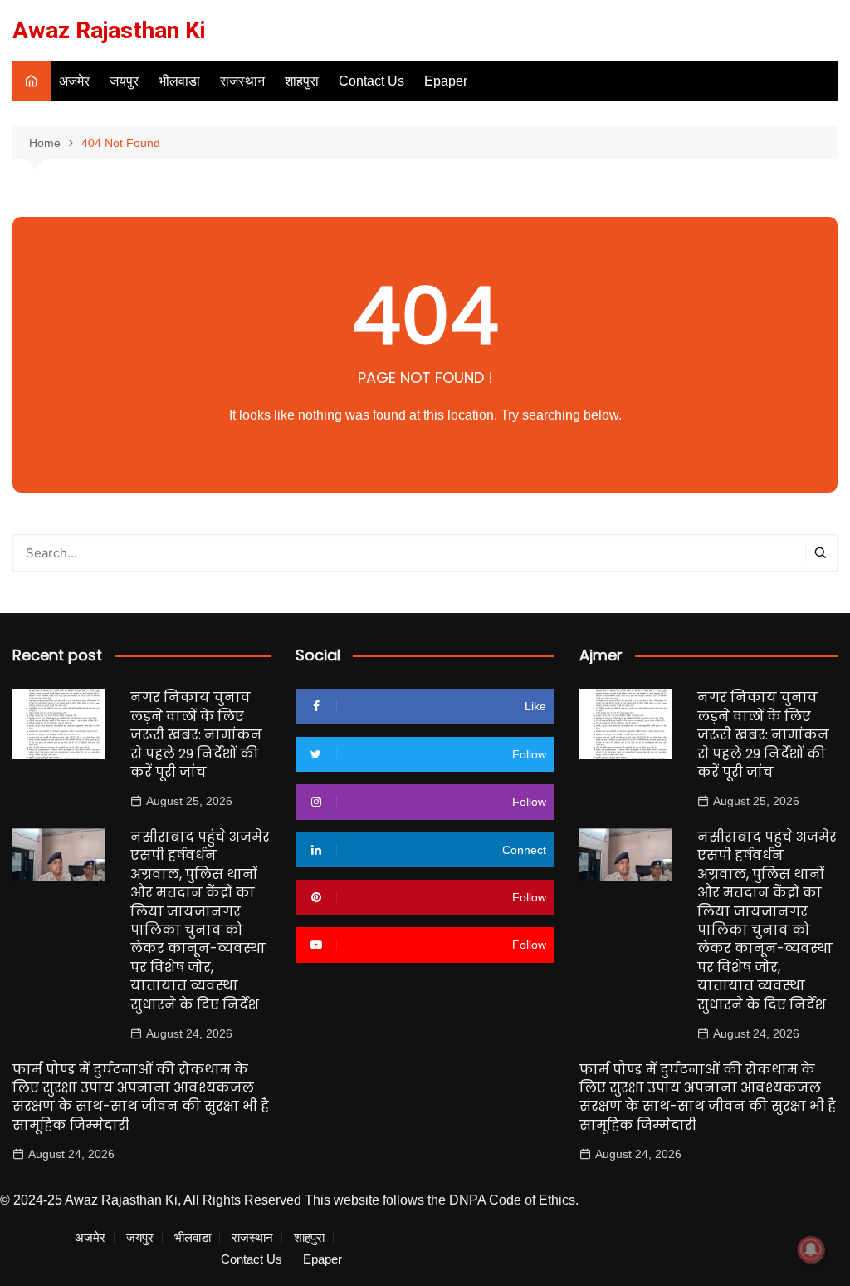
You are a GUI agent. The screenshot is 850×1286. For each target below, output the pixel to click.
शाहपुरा (302, 81)
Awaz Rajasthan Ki (109, 30)
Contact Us (371, 81)
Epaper (445, 81)
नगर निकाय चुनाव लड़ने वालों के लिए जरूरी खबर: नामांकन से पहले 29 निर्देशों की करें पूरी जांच (196, 735)
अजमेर (74, 81)
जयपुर (124, 81)
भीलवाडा (179, 81)
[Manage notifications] (811, 1249)
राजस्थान (242, 81)
